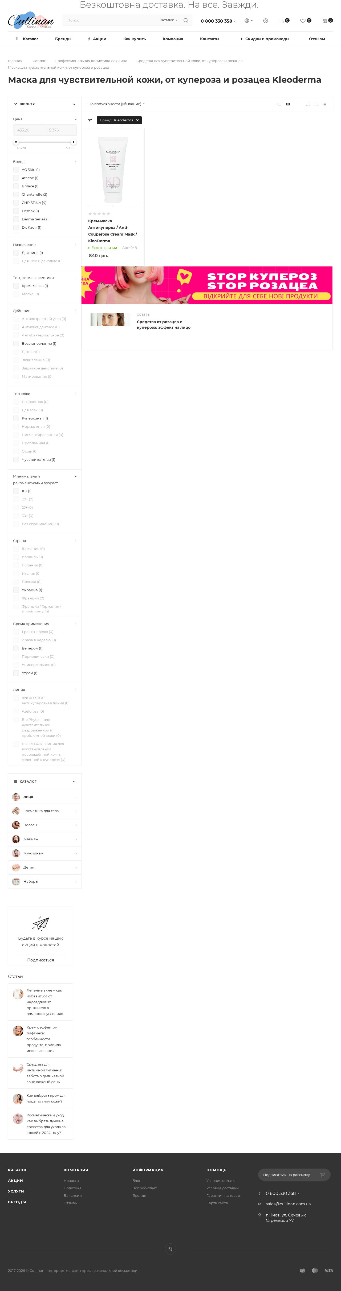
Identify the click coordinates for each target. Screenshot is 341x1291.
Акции (15, 1180)
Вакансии (73, 1195)
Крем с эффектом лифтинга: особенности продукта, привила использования (44, 1039)
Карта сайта (217, 1203)
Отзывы (71, 1203)
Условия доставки (222, 1188)
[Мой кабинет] (265, 21)
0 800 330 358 (216, 21)
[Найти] (185, 20)
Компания (76, 1170)
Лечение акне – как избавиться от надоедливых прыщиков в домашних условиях (45, 1002)
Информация (148, 1170)
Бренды (17, 1202)
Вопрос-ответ (144, 1188)
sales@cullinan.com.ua (288, 1203)
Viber (170, 1249)
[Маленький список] (279, 104)
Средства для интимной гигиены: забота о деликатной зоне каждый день (45, 1073)
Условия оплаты (220, 1180)
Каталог (17, 1170)
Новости (71, 1180)
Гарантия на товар (223, 1195)
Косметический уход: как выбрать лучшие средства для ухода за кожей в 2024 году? (46, 1124)
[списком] (316, 104)
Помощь (216, 1170)
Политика (73, 1188)
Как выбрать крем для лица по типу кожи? (47, 1098)
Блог (136, 1180)
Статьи (15, 976)
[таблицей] (324, 104)
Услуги (16, 1191)
